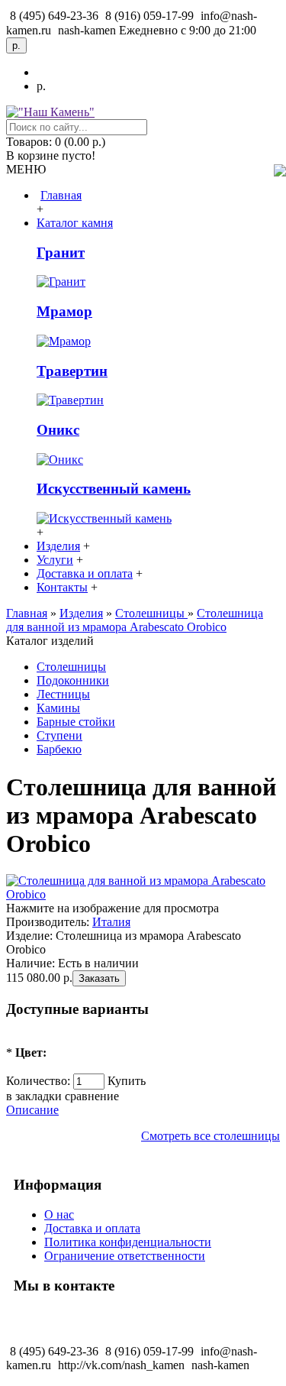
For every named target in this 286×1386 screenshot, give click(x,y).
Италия (111, 921)
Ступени (59, 735)
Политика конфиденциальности (127, 1241)
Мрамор (64, 311)
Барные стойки (76, 721)
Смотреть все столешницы (210, 1135)
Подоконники (73, 680)
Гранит (61, 252)
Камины (58, 707)
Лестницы (63, 694)
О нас (59, 1214)
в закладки (34, 1096)
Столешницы (71, 666)
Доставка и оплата (92, 1228)
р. (41, 85)
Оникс (58, 430)
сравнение (92, 1096)
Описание (32, 1109)
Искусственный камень (114, 489)
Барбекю (59, 749)
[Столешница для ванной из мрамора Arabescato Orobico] (143, 894)
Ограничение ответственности (124, 1255)
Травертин (72, 371)
